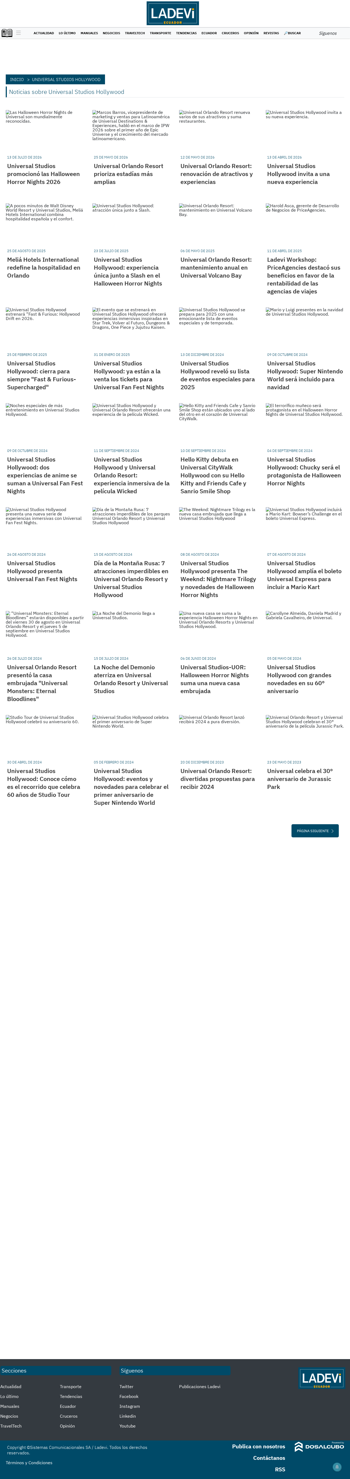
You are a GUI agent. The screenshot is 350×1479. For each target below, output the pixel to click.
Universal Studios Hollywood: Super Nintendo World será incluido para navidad (305, 375)
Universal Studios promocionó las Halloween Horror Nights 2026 (43, 174)
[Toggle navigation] (17, 33)
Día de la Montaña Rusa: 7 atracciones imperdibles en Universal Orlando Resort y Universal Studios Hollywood (131, 579)
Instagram (129, 1406)
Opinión (251, 33)
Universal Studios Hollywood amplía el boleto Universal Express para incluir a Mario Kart (304, 575)
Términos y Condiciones (29, 1462)
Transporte (160, 33)
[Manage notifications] (337, 1467)
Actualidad (44, 33)
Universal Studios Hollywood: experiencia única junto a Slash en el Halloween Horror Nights (128, 271)
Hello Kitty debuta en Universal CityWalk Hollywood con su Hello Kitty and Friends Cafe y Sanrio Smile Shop (213, 475)
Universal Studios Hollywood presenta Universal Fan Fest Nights (42, 571)
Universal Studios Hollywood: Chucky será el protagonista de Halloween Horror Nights (304, 471)
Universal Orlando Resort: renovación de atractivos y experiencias (216, 174)
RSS (280, 1469)
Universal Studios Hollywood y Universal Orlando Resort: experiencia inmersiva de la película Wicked (132, 475)
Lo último (67, 33)
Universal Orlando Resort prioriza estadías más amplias (128, 174)
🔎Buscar (292, 33)
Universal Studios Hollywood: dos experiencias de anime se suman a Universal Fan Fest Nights (45, 475)
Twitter (126, 1386)
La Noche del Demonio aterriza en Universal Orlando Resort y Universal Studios (131, 679)
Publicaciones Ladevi (199, 1386)
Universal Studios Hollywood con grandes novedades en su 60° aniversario (299, 679)
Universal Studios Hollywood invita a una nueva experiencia (298, 174)
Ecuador (209, 33)
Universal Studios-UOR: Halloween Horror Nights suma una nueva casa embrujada (214, 679)
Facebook (128, 1396)
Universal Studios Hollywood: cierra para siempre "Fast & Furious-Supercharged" (41, 375)
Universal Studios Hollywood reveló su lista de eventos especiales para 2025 (217, 375)
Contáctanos (269, 1457)
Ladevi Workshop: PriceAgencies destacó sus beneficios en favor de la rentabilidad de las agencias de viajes (303, 275)
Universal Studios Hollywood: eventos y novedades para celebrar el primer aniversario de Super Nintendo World (131, 786)
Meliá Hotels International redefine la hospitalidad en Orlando (43, 267)
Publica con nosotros (258, 1446)
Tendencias (186, 33)
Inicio (17, 79)
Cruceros (230, 33)
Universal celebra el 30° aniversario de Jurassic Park (300, 779)
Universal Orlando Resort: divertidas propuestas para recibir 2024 (217, 779)
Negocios (111, 33)
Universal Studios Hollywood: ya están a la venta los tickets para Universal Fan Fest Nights (129, 375)
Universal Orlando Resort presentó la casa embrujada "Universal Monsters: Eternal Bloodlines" (42, 683)
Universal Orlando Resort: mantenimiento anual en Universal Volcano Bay (216, 267)
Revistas (271, 33)
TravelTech (135, 33)
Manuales (89, 33)
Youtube (127, 1426)
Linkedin (127, 1416)
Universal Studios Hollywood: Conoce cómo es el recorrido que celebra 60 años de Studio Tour (43, 782)
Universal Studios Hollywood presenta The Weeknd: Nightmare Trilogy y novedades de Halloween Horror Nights (218, 579)
